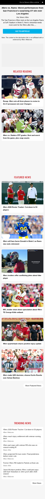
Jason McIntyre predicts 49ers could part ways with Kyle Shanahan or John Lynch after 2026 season (21, 472)
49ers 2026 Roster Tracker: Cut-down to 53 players (22, 429)
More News (37, 483)
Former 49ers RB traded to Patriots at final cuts (21, 463)
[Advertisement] (22, 158)
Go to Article (22, 31)
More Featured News (33, 386)
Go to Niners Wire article (29, 2)
